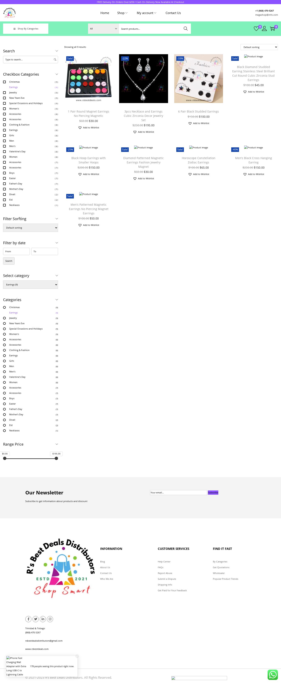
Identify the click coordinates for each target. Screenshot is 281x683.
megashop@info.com (266, 14)
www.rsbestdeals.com (37, 648)
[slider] (4, 458)
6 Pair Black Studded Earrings (198, 111)
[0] (256, 28)
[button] (88, 128)
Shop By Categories (28, 28)
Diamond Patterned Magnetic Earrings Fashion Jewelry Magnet (143, 162)
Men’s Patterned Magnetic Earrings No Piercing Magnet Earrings (88, 209)
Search (185, 28)
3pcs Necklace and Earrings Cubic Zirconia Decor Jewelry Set (143, 115)
